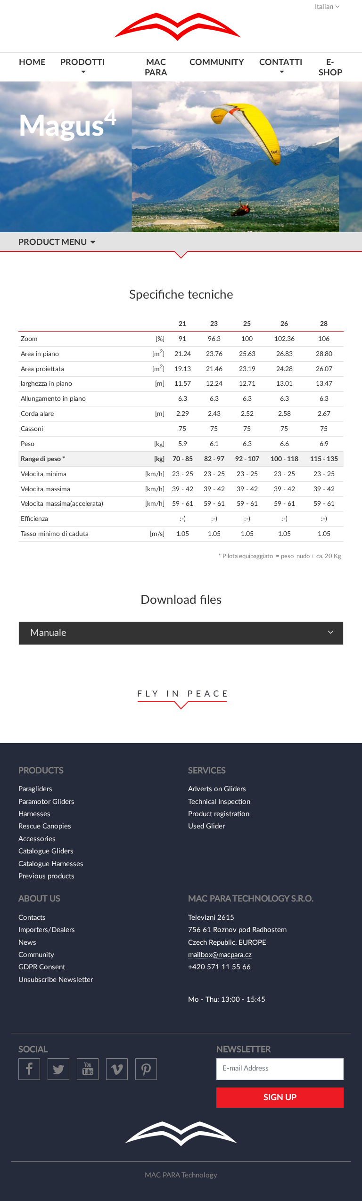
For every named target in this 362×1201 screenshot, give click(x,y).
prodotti (82, 62)
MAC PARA (156, 67)
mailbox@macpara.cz (220, 954)
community (216, 62)
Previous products (46, 876)
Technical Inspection (219, 801)
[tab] (181, 633)
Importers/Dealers (46, 929)
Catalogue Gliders (46, 851)
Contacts (32, 917)
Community (36, 954)
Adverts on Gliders (217, 789)
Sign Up (279, 1097)
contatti (280, 62)
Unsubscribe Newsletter (55, 979)
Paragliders (35, 789)
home (32, 62)
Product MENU (54, 242)
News (27, 942)
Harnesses (34, 814)
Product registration (218, 814)
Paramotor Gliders (46, 801)
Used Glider (206, 826)
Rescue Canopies (44, 826)
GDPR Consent (41, 967)
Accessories (37, 839)
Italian (325, 6)
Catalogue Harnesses (50, 864)
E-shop (330, 67)
